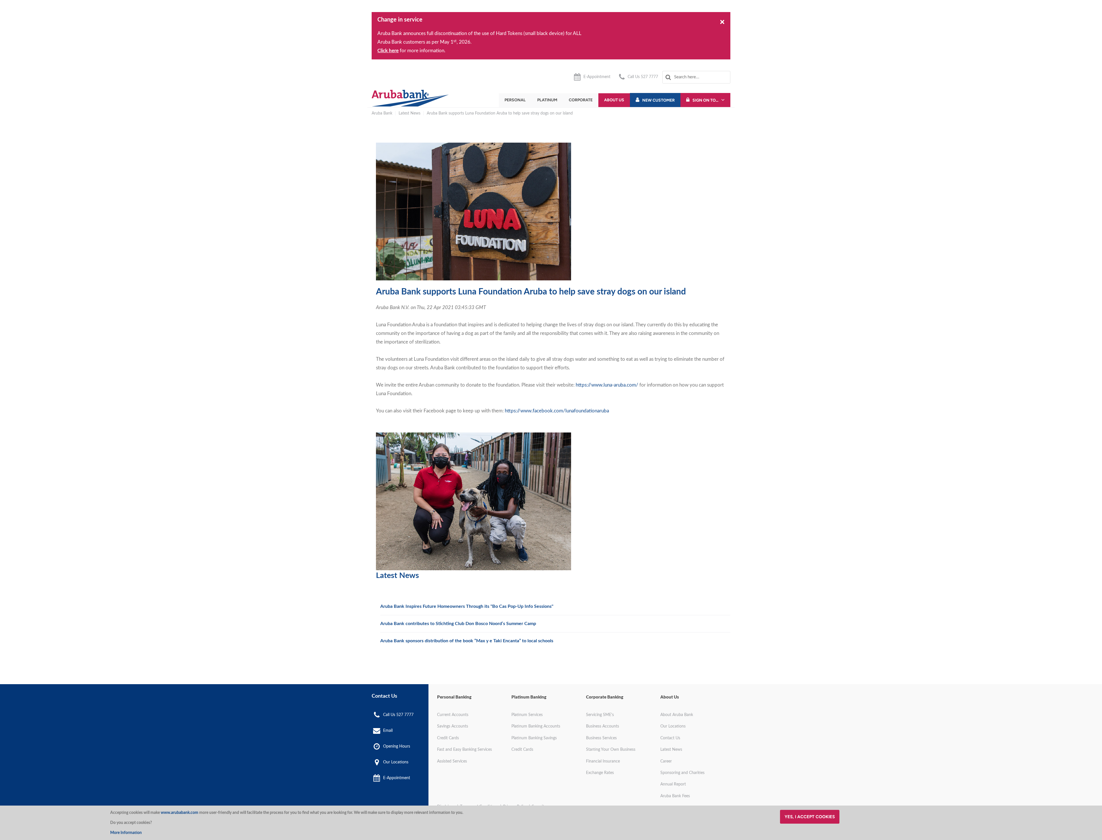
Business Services (601, 738)
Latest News (409, 113)
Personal (515, 100)
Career (666, 761)
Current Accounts (452, 715)
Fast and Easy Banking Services (464, 750)
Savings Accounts (452, 726)
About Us (614, 100)
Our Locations (395, 762)
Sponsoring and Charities (682, 773)
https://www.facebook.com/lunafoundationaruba (557, 410)
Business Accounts (602, 726)
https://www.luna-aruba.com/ (607, 385)
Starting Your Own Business (610, 750)
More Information (126, 833)
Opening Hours (396, 746)
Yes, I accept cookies (810, 816)
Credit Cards (448, 738)
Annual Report (673, 784)
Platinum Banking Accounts (535, 726)
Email (388, 731)
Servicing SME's (600, 715)
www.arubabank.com (179, 813)
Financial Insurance (603, 761)
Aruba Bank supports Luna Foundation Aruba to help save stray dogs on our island (500, 113)
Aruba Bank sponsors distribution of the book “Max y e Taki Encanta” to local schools (466, 641)
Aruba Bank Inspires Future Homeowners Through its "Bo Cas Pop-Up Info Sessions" (466, 606)
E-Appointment (596, 77)
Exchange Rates (600, 773)
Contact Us (670, 738)
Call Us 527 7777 (643, 77)
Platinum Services (527, 715)
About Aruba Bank (676, 715)
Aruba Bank (382, 113)
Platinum (547, 100)
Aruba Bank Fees (675, 796)
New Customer (658, 100)
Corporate (581, 100)
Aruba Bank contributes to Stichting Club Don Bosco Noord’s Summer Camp (458, 623)
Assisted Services (452, 761)
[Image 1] (410, 98)
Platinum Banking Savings (534, 738)
